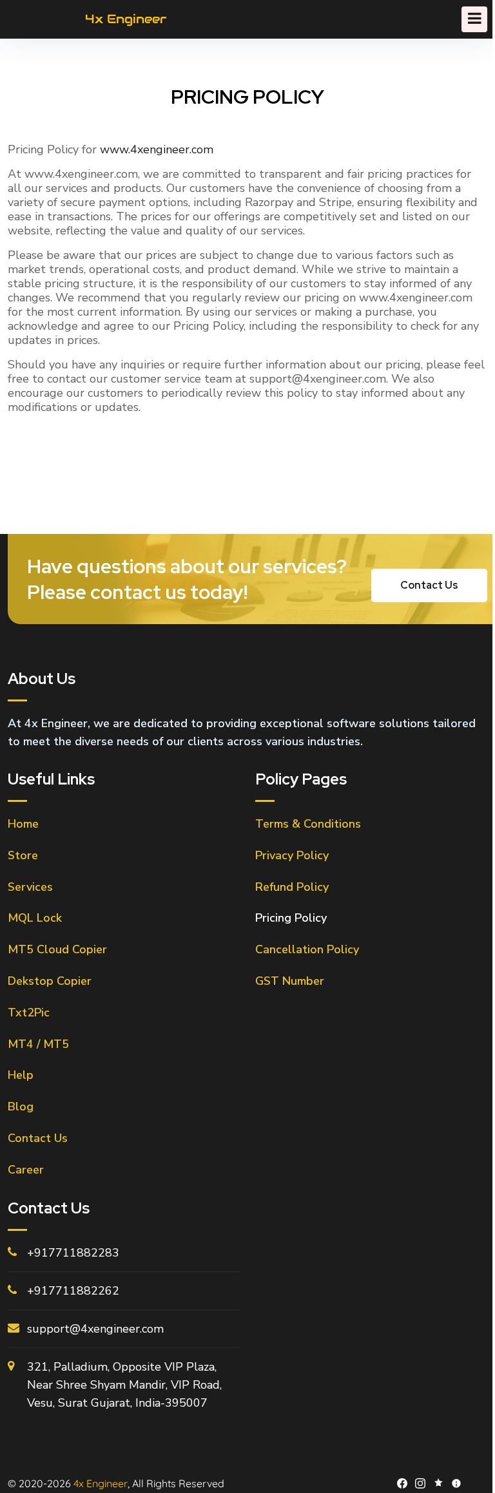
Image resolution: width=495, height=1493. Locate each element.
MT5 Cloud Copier (57, 949)
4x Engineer (100, 1483)
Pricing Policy (291, 918)
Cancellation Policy (307, 949)
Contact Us (38, 1138)
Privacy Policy (292, 855)
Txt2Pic (29, 1012)
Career (26, 1169)
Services (30, 887)
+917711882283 (73, 1252)
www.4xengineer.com (156, 149)
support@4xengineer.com (95, 1328)
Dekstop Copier (50, 981)
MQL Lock (35, 918)
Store (23, 855)
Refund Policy (292, 887)
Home (23, 824)
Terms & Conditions (308, 824)
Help (21, 1075)
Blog (21, 1106)
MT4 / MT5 (38, 1044)
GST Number (289, 981)
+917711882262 (73, 1290)
